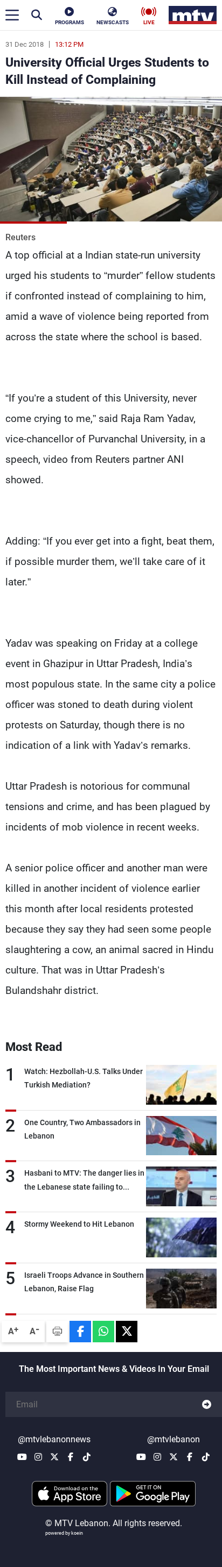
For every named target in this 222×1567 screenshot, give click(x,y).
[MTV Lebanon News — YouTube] (22, 1457)
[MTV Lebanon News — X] (54, 1457)
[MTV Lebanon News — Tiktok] (87, 1457)
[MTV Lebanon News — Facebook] (71, 1457)
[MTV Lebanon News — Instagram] (38, 1457)
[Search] (36, 15)
